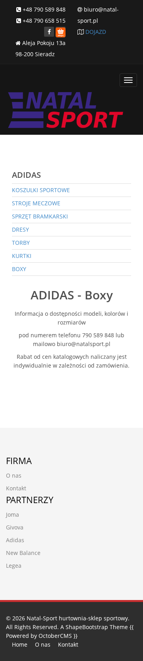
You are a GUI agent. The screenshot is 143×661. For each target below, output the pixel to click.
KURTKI (21, 256)
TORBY (21, 242)
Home (19, 644)
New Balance (23, 553)
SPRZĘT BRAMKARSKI (40, 216)
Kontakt (16, 488)
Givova (14, 527)
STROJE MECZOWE (36, 203)
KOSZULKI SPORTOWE (41, 190)
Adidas (15, 540)
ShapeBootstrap (87, 627)
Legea (13, 565)
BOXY (19, 269)
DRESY (20, 229)
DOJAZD (95, 31)
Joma (12, 514)
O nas (13, 475)
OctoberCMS (55, 635)
